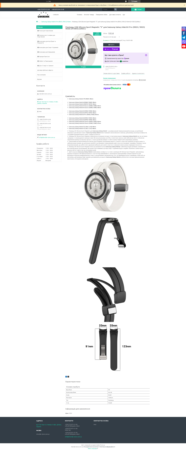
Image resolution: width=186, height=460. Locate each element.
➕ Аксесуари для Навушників (46, 52)
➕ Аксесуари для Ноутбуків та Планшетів (46, 42)
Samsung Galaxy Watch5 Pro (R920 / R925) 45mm (56, 21)
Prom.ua (102, 445)
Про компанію (41, 74)
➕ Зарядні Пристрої (43, 56)
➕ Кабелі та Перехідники (45, 61)
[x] (68, 377)
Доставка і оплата (115, 14)
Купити (112, 44)
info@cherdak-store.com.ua (47, 137)
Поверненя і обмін (101, 14)
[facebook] (66, 377)
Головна (79, 14)
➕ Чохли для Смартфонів (45, 30)
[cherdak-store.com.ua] (43, 14)
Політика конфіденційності (107, 446)
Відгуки (39, 79)
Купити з (108, 49)
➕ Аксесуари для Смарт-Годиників (47, 47)
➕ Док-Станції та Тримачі (45, 65)
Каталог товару (89, 14)
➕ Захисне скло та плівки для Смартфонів (46, 36)
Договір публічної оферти (45, 70)
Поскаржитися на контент (91, 446)
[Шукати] (115, 9)
